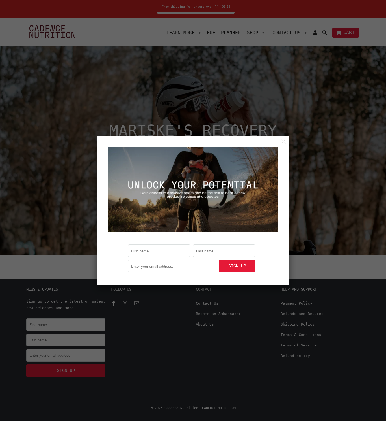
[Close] (283, 141)
